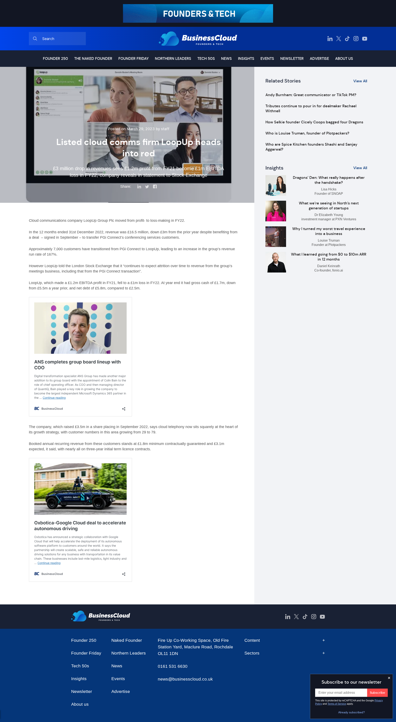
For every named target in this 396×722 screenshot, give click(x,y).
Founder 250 (55, 58)
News (226, 58)
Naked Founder (126, 640)
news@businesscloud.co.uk (185, 679)
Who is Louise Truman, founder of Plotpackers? (307, 133)
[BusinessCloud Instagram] (356, 38)
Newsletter (292, 58)
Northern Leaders (173, 58)
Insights (246, 58)
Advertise (319, 58)
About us (344, 58)
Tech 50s (206, 58)
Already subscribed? (351, 712)
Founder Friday (133, 58)
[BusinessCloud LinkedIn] (330, 38)
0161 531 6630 (172, 666)
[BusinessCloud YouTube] (364, 38)
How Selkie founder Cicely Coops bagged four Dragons (314, 122)
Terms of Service (337, 703)
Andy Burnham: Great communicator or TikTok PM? (310, 95)
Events (267, 58)
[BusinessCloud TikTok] (347, 38)
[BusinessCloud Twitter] (338, 38)
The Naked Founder (93, 58)
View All (360, 81)
